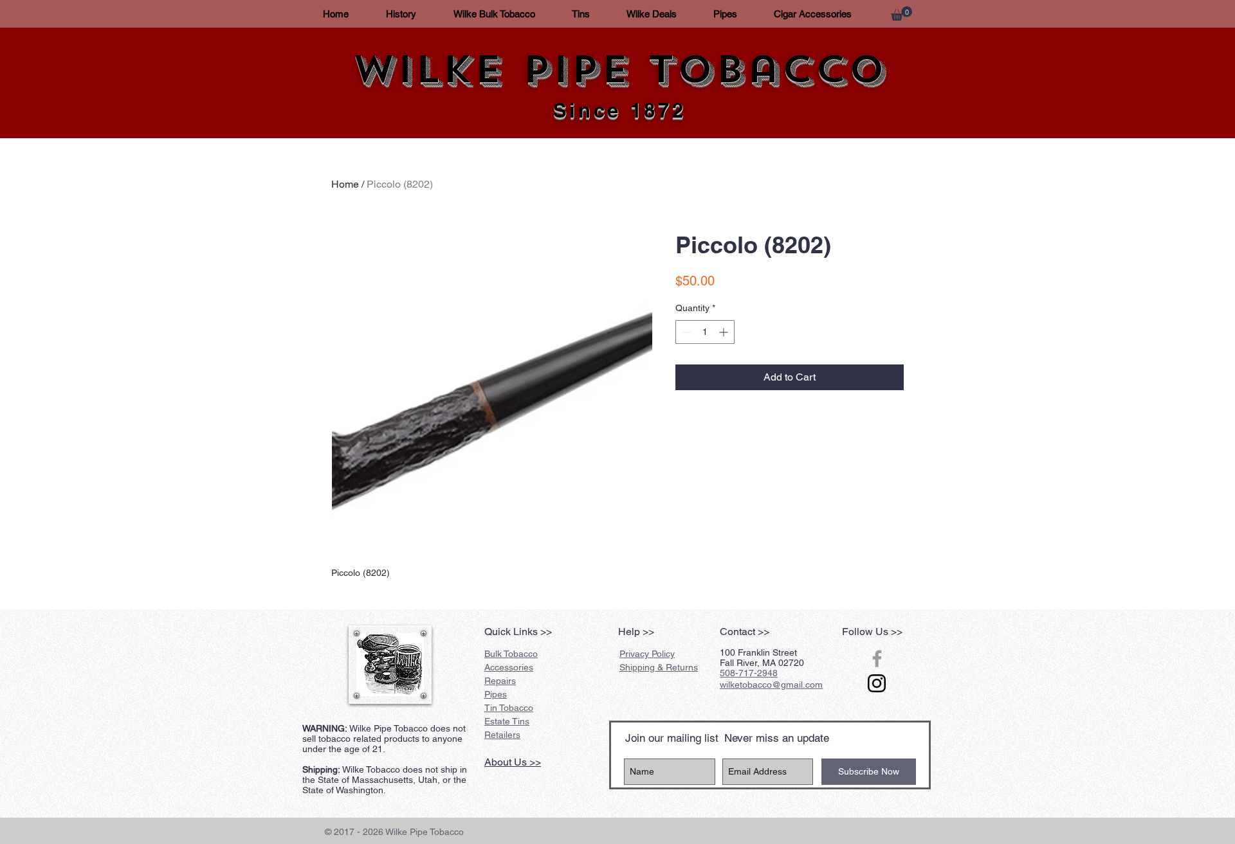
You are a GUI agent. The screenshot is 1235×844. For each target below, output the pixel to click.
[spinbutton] (705, 332)
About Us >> (512, 762)
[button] (901, 13)
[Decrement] (685, 332)
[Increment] (725, 332)
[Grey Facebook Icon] (877, 658)
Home (345, 184)
